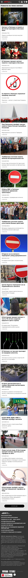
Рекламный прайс (6, 515)
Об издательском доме (8, 521)
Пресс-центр (16, 519)
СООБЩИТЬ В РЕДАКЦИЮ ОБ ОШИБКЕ (11, 532)
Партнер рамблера (20, 571)
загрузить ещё (14, 506)
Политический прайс (7, 530)
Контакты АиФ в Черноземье (9, 517)
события (4, 71)
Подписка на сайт (6, 519)
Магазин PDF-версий (7, 525)
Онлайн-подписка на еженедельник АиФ (13, 523)
